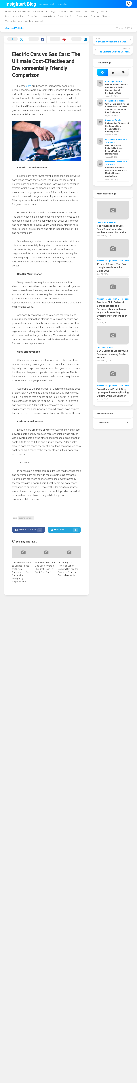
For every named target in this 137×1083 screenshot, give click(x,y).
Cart (86, 16)
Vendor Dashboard (13, 21)
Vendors (29, 21)
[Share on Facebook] (36, 39)
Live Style (69, 16)
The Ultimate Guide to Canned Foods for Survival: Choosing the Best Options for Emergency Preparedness (21, 572)
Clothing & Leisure (113, 81)
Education (32, 16)
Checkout (95, 16)
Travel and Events (65, 11)
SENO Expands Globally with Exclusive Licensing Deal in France (112, 354)
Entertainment (82, 11)
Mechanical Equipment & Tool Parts (113, 261)
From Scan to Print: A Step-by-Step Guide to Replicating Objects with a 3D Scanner (113, 392)
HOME (8, 11)
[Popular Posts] (113, 72)
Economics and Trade (15, 16)
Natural (104, 11)
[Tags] (123, 72)
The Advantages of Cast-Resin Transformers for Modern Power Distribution (112, 229)
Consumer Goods (113, 120)
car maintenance (26, 518)
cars (28, 85)
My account (107, 16)
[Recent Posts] (102, 72)
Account (39, 21)
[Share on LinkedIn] (78, 39)
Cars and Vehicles (21, 11)
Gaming (94, 11)
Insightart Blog (20, 4)
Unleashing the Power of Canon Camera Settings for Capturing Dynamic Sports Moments (68, 569)
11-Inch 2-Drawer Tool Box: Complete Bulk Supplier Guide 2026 (112, 267)
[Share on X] (14, 39)
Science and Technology (43, 11)
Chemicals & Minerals (115, 101)
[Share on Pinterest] (57, 39)
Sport (60, 16)
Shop (79, 16)
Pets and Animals (47, 16)
